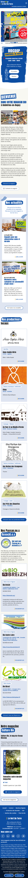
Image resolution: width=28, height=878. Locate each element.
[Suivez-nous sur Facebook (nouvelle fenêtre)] (3, 836)
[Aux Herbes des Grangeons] (14, 452)
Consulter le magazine (14, 792)
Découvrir (21, 361)
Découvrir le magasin (9, 183)
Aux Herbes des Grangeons (12, 466)
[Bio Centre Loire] (14, 622)
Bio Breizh (6, 585)
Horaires (14, 76)
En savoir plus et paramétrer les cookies (14, 871)
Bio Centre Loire (8, 635)
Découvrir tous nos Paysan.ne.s (11, 715)
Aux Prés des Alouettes (11, 504)
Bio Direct (6, 686)
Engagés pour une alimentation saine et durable (12, 239)
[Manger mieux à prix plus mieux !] (14, 27)
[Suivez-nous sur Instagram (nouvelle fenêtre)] (18, 836)
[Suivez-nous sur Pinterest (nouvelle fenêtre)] (23, 836)
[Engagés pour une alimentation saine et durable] (14, 226)
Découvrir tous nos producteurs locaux (13, 519)
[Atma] (14, 376)
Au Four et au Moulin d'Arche (13, 427)
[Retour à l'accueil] (4, 2)
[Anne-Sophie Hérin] (14, 338)
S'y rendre (14, 71)
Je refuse (8, 875)
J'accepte (19, 875)
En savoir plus (19, 608)
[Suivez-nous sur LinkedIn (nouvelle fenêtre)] (8, 836)
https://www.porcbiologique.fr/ (11, 697)
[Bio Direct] (14, 674)
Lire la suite (20, 257)
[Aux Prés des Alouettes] (14, 490)
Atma (4, 390)
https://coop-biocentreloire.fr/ (11, 647)
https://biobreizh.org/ (9, 595)
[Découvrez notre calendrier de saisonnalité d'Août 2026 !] (14, 269)
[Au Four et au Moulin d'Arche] (14, 413)
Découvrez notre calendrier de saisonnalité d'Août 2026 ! (14, 282)
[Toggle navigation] (26, 4)
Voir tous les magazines (9, 799)
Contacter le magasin (11, 188)
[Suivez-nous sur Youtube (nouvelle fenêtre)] (13, 836)
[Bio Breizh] (14, 572)
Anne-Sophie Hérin (9, 352)
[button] (2, 28)
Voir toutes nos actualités (14, 308)
